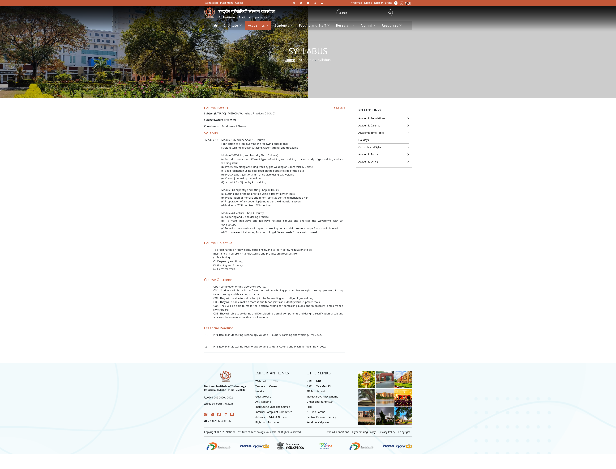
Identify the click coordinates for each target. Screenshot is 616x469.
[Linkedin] (315, 2)
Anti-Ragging (263, 401)
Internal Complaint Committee (273, 412)
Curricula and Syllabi (370, 147)
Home (290, 59)
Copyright (404, 432)
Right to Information (267, 422)
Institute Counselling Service (272, 407)
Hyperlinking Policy (364, 432)
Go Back (340, 107)
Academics (256, 25)
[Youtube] (322, 2)
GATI (309, 386)
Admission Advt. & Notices (271, 417)
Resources (390, 25)
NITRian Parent (316, 412)
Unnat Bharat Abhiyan (320, 401)
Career (273, 386)
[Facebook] (219, 414)
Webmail (260, 381)
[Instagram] (205, 414)
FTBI (309, 407)
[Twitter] (212, 414)
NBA (318, 381)
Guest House (263, 396)
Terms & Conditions (337, 432)
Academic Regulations (371, 118)
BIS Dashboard (316, 391)
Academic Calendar (370, 125)
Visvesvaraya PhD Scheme (322, 396)
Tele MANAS (323, 386)
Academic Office (368, 161)
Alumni (366, 25)
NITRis (274, 381)
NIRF (309, 381)
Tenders (260, 386)
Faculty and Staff (312, 25)
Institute (231, 25)
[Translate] (408, 3)
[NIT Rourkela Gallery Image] (366, 379)
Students (282, 25)
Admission (211, 2)
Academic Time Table (371, 132)
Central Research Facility (321, 417)
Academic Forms (368, 154)
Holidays (363, 140)
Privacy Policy (387, 432)
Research (343, 25)
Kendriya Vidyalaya (318, 422)
